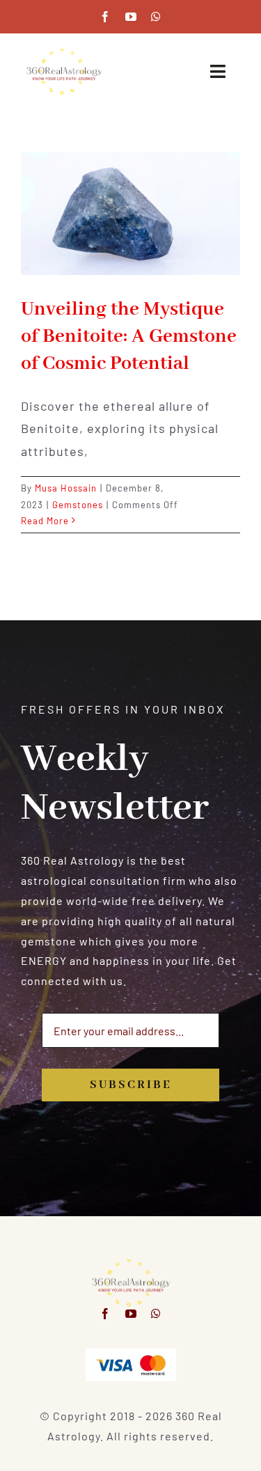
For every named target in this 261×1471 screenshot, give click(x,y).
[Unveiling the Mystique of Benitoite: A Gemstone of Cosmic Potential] (130, 213)
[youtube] (131, 16)
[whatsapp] (156, 16)
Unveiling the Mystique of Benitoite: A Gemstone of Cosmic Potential (129, 336)
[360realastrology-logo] (64, 52)
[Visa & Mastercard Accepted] (131, 1353)
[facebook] (105, 16)
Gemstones (77, 504)
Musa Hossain (66, 488)
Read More (45, 520)
